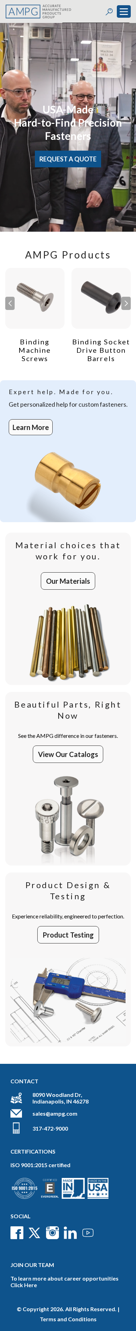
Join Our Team (32, 1264)
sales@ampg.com (54, 1113)
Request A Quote (68, 159)
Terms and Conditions (68, 1319)
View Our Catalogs (68, 754)
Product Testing (68, 935)
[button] (126, 303)
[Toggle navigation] (124, 11)
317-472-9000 (50, 1128)
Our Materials (68, 581)
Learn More (31, 427)
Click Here (23, 1285)
